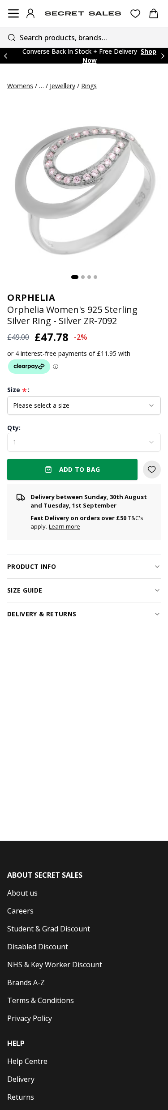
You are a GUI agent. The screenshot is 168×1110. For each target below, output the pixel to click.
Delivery (20, 1079)
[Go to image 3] (89, 277)
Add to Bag (79, 469)
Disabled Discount (37, 947)
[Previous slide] (5, 56)
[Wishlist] (135, 13)
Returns (20, 1097)
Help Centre (27, 1061)
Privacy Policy (29, 1018)
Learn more (64, 526)
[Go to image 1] (74, 277)
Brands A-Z (26, 982)
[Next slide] (162, 56)
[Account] (30, 13)
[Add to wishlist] (152, 469)
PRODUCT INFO (31, 566)
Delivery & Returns (41, 614)
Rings (89, 85)
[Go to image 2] (83, 277)
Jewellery (62, 85)
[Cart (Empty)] (154, 13)
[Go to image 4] (95, 277)
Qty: (14, 427)
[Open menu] (13, 13)
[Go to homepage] (83, 13)
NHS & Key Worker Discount (54, 964)
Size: (18, 389)
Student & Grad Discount (48, 929)
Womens (20, 85)
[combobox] (84, 37)
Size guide (25, 590)
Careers (20, 911)
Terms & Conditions (40, 1000)
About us (22, 893)
